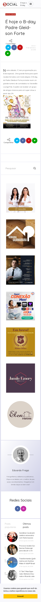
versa (33, 46)
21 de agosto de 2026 (26, 566)
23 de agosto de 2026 (26, 541)
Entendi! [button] (20, 596)
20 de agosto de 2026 (26, 579)
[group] (20, 198)
